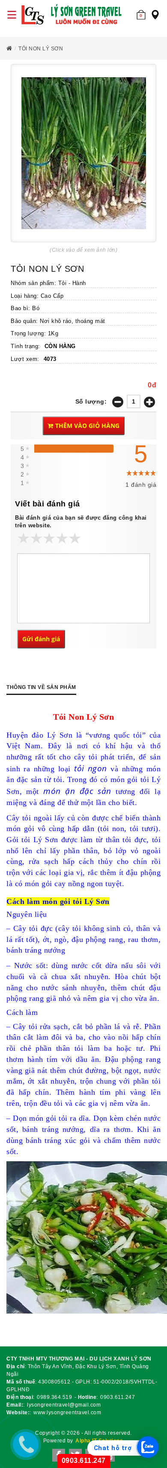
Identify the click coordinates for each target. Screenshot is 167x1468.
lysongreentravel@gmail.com (64, 1405)
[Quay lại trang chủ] (9, 49)
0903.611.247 (117, 1397)
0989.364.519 (54, 1397)
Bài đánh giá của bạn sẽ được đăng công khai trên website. (81, 522)
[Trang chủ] (72, 15)
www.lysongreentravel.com (67, 1413)
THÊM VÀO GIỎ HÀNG (87, 426)
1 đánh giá (140, 484)
